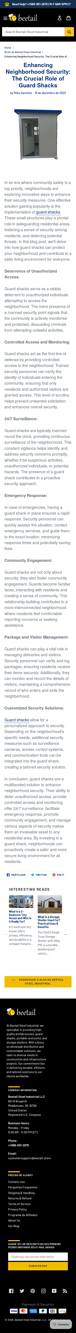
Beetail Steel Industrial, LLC (30, 1319)
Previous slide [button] (6, 934)
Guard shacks (16, 720)
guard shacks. (48, 212)
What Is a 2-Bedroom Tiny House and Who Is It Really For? (20, 916)
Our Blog (13, 1226)
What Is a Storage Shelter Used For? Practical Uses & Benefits (49, 922)
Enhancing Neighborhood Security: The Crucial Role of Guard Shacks (36, 56)
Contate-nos (16, 1182)
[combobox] (33, 31)
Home (7, 47)
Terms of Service (19, 1204)
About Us (14, 1220)
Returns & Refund (19, 1198)
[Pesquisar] (69, 31)
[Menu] (5, 17)
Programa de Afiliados (22, 1215)
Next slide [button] (65, 934)
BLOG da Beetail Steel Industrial (22, 52)
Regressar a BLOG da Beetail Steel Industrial (41, 981)
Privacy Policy (17, 1209)
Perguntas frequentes (22, 1187)
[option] (18, 924)
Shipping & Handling (21, 1193)
